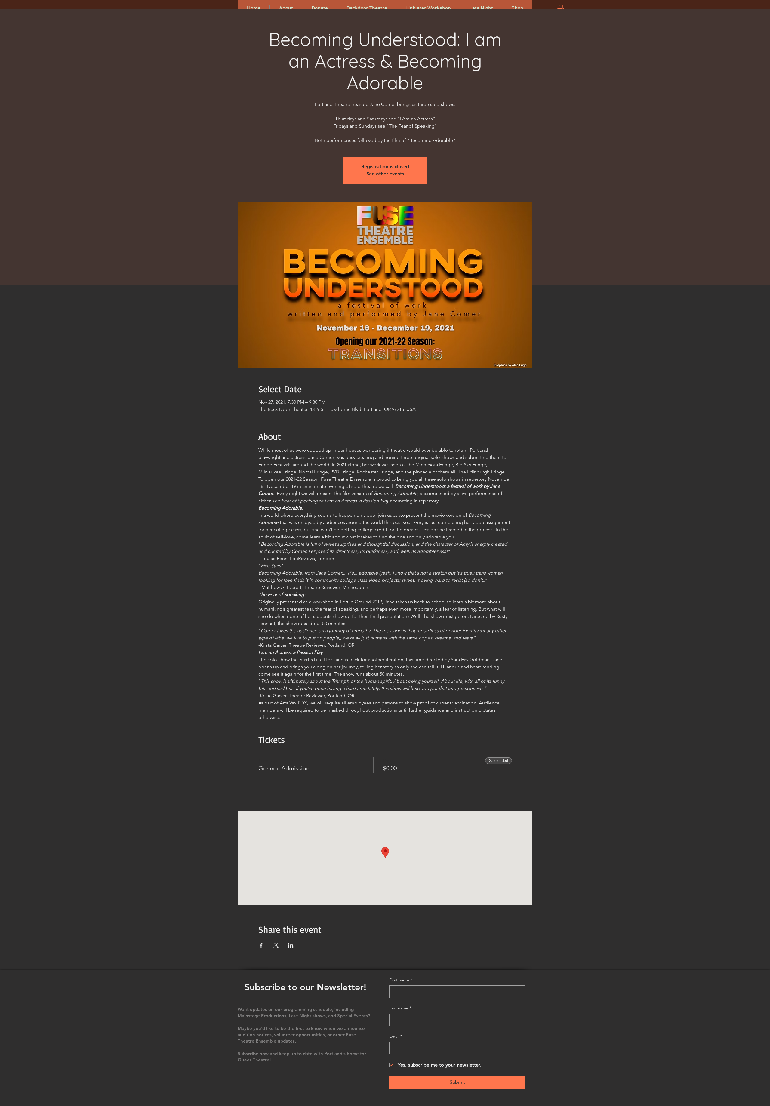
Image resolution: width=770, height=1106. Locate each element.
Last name (400, 1008)
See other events (385, 174)
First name (400, 980)
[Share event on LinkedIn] (291, 945)
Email (395, 1036)
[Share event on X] (276, 945)
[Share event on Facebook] (261, 945)
